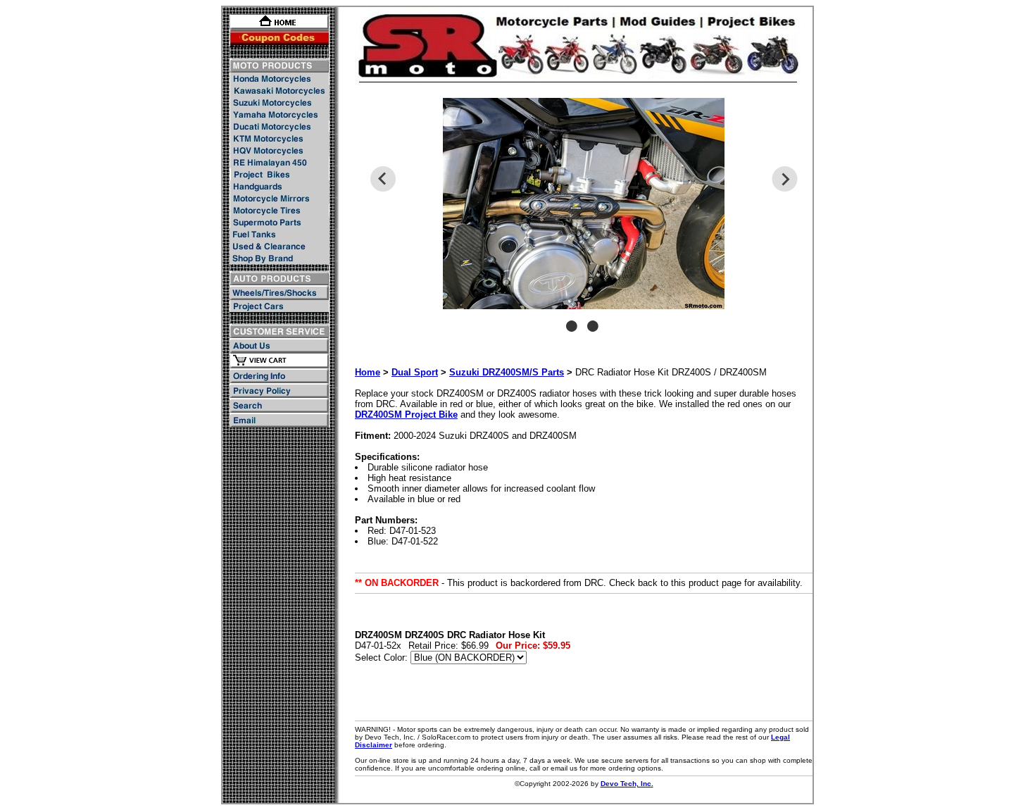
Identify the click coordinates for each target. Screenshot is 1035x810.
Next (784, 179)
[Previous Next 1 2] (584, 222)
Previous (382, 179)
